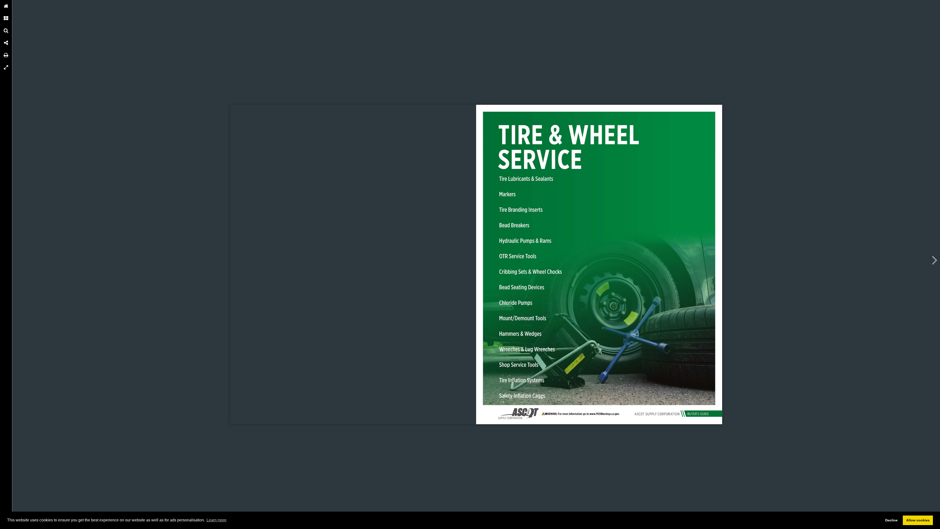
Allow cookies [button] (918, 520)
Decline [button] (891, 520)
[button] (6, 6)
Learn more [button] (216, 520)
